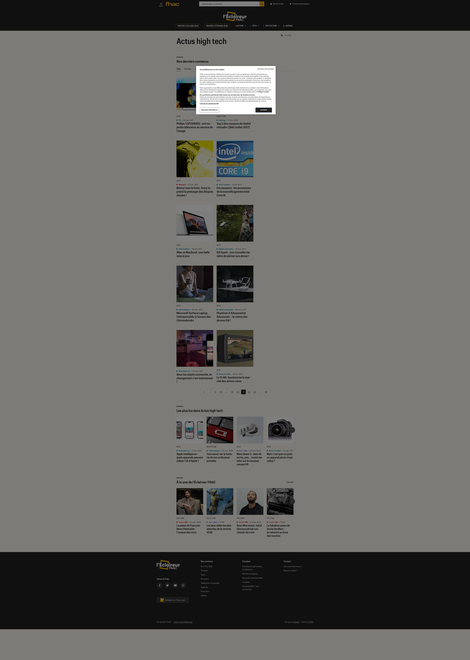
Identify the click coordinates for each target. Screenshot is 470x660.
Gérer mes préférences (209, 110)
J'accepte (263, 110)
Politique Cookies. (263, 92)
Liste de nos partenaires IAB (209, 103)
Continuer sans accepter (265, 69)
